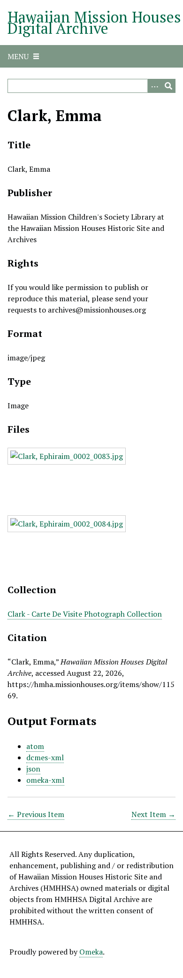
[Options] (154, 86)
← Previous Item (36, 814)
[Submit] (168, 86)
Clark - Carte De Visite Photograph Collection (85, 614)
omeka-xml (45, 780)
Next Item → (153, 814)
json (33, 769)
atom (35, 746)
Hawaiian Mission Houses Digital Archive (94, 22)
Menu (18, 56)
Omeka (91, 952)
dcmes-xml (45, 757)
